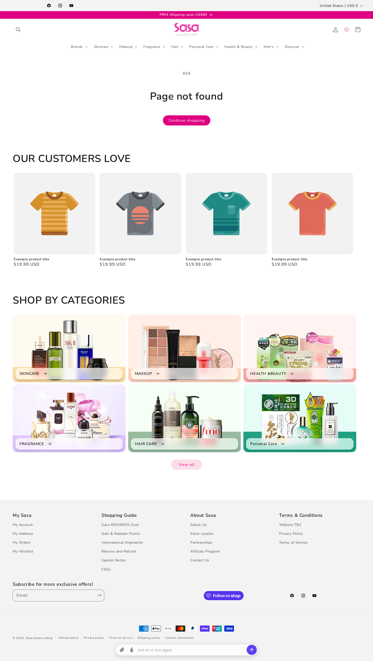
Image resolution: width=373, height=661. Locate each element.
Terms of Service (293, 542)
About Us (198, 524)
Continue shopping (186, 120)
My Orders (22, 542)
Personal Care (201, 46)
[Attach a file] (122, 650)
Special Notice (113, 560)
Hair (174, 46)
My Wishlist (23, 551)
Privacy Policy (291, 533)
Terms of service (120, 638)
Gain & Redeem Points (120, 533)
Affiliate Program (205, 551)
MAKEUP (143, 373)
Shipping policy (149, 638)
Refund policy (69, 638)
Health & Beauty (238, 46)
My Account (23, 524)
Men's (269, 46)
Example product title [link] (31, 259)
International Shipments (122, 542)
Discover (292, 46)
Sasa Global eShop (39, 638)
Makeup (126, 46)
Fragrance (151, 46)
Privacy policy (94, 638)
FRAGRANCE (32, 444)
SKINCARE (30, 373)
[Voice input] (132, 650)
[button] (18, 29)
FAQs (106, 569)
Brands (77, 46)
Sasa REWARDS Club (120, 524)
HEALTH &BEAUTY (268, 373)
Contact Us (199, 560)
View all (186, 464)
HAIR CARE (146, 444)
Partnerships (201, 542)
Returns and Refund (118, 551)
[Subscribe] (98, 595)
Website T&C (290, 524)
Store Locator (202, 533)
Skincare (101, 46)
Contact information (179, 638)
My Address (23, 533)
